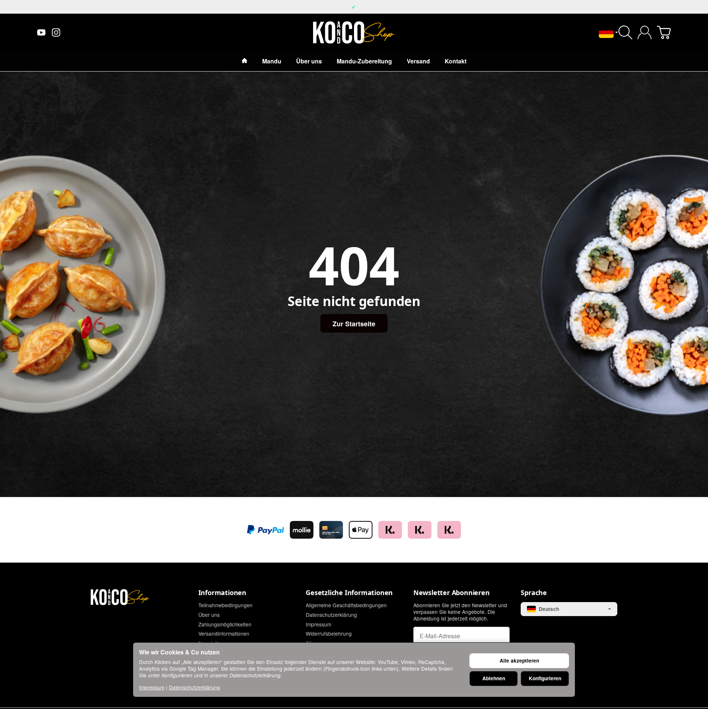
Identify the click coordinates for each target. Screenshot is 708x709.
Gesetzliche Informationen (349, 593)
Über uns (309, 61)
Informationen (222, 593)
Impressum (151, 687)
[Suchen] (625, 32)
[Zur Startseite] (354, 32)
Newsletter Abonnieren (451, 593)
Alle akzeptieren (519, 660)
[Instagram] (56, 32)
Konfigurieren (545, 678)
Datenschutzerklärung (194, 687)
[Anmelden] (644, 32)
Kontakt (455, 61)
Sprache (534, 593)
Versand (418, 61)
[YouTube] (41, 32)
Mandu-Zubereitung (364, 61)
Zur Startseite (354, 323)
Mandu (271, 61)
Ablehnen (493, 678)
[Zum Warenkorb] (663, 32)
